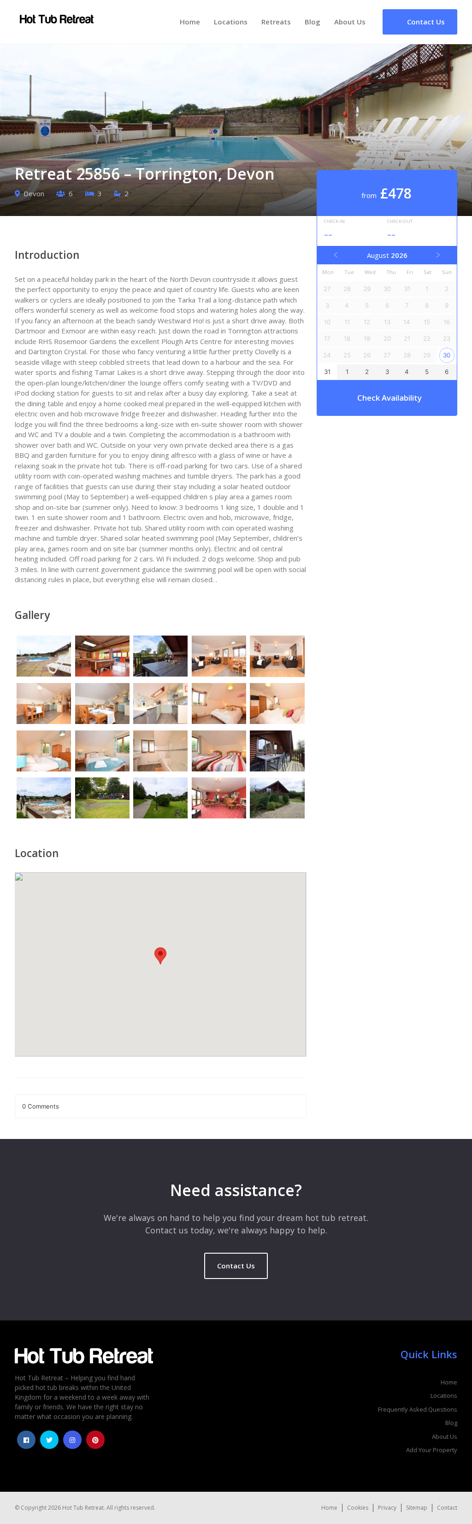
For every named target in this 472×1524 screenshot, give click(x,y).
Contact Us (236, 1265)
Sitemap (416, 1508)
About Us (350, 21)
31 (327, 371)
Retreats (276, 21)
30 (446, 355)
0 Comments (40, 1106)
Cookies (357, 1508)
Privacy (387, 1508)
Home (190, 21)
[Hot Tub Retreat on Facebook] (26, 1440)
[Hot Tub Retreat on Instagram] (72, 1440)
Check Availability (389, 397)
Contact (447, 1508)
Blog (312, 21)
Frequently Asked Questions (417, 1409)
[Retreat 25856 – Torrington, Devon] (44, 657)
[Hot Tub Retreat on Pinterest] (95, 1440)
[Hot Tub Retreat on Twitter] (49, 1440)
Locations (231, 21)
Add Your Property (431, 1450)
